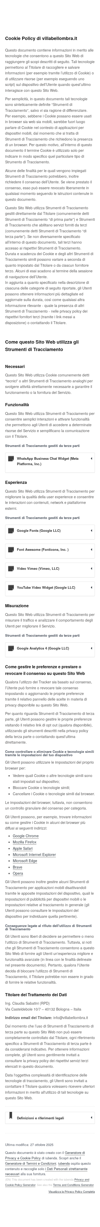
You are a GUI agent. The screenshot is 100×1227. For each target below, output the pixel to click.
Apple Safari (23, 848)
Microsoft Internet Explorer (34, 854)
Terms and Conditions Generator (73, 1185)
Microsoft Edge (25, 860)
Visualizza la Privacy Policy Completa (71, 1191)
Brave (17, 867)
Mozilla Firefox (24, 841)
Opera (18, 873)
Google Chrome (26, 835)
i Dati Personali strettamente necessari (46, 1171)
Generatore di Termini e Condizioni (30, 1163)
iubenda (64, 1163)
